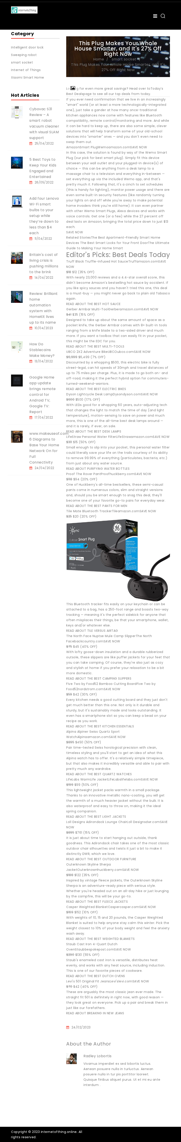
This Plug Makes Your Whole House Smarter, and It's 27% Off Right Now (118, 67)
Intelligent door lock (27, 47)
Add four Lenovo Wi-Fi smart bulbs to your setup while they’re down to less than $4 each (44, 216)
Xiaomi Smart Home (27, 77)
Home (98, 59)
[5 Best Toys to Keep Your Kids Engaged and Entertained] (17, 162)
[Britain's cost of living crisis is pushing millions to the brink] (17, 257)
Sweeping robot (24, 55)
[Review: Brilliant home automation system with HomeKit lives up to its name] (17, 296)
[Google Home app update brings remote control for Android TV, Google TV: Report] (17, 380)
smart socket (22, 62)
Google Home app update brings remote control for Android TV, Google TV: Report (42, 394)
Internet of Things (26, 70)
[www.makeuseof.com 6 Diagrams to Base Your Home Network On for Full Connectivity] (17, 436)
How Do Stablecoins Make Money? (42, 350)
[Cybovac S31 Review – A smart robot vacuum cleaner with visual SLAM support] (17, 112)
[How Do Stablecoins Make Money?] (17, 347)
